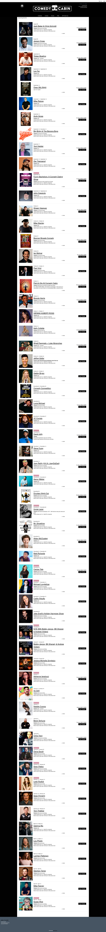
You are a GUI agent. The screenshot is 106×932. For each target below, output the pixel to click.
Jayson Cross (39, 41)
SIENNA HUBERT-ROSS (44, 313)
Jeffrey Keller (39, 358)
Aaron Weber (39, 479)
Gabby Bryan (39, 373)
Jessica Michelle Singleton (44, 660)
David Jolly (38, 434)
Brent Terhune (39, 720)
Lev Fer (37, 71)
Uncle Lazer (38, 509)
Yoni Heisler (38, 146)
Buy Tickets (82, 29)
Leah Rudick (39, 781)
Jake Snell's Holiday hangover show (49, 613)
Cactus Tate (38, 569)
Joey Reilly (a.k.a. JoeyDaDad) (47, 463)
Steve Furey (38, 448)
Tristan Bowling (40, 56)
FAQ (58, 15)
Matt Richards (39, 553)
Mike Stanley (39, 223)
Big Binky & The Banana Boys (46, 131)
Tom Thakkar (39, 810)
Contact (46, 15)
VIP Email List (65, 15)
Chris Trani (38, 735)
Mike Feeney (39, 885)
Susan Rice (38, 901)
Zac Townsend (40, 161)
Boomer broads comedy (44, 238)
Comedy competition (42, 388)
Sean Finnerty (39, 795)
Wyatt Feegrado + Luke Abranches (48, 343)
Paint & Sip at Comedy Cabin (46, 283)
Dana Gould (38, 751)
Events (52, 15)
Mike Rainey (39, 101)
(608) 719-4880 (83, 4)
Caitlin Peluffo (39, 598)
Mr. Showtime (39, 523)
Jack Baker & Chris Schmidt (45, 26)
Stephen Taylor (40, 870)
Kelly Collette (39, 328)
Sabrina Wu (38, 825)
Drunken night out (41, 493)
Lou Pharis (38, 840)
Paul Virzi (37, 268)
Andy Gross (38, 116)
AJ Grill (37, 690)
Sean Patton (39, 766)
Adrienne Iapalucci (41, 676)
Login (104, 1)
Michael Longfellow (41, 584)
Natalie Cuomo (40, 706)
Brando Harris (39, 298)
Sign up (100, 1)
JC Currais (38, 418)
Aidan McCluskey (41, 538)
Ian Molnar (38, 253)
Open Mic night (40, 87)
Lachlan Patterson (41, 855)
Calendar (40, 15)
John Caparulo (40, 193)
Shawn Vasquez (40, 208)
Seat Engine (55, 930)
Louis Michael (39, 403)
